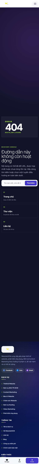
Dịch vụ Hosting (9, 405)
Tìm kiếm (31, 183)
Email (31, 370)
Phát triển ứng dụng (10, 413)
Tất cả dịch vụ (8, 427)
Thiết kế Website (9, 384)
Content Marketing (10, 392)
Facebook (9, 370)
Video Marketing (9, 409)
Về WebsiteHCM (9, 431)
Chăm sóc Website (10, 400)
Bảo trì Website (8, 396)
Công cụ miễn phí (9, 443)
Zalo (20, 370)
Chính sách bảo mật (10, 448)
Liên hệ (5, 435)
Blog (5, 439)
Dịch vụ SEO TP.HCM (10, 388)
